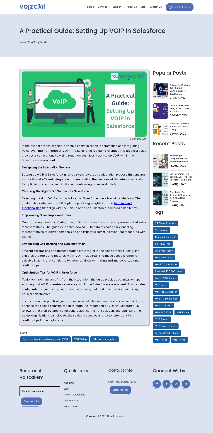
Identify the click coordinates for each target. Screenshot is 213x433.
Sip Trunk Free (162, 244)
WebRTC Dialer (163, 305)
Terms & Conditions (74, 394)
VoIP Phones (162, 319)
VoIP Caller (161, 285)
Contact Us (156, 7)
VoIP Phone (183, 312)
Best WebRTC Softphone (168, 271)
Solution (117, 7)
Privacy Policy (71, 400)
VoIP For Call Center (166, 292)
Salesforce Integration (104, 339)
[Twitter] (166, 384)
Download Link (31, 401)
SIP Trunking (161, 230)
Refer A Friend (71, 406)
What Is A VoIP (163, 312)
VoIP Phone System (165, 326)
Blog (143, 7)
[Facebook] (157, 384)
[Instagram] (176, 384)
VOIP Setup (80, 339)
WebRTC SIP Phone (165, 278)
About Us (132, 7)
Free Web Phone (164, 251)
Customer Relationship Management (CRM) (45, 339)
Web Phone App (163, 257)
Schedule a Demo (181, 7)
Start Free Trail (120, 390)
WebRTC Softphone (166, 264)
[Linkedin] (186, 384)
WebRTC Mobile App (166, 298)
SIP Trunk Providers (165, 223)
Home (90, 7)
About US (69, 383)
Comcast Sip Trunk (165, 237)
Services (102, 7)
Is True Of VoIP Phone (167, 333)
